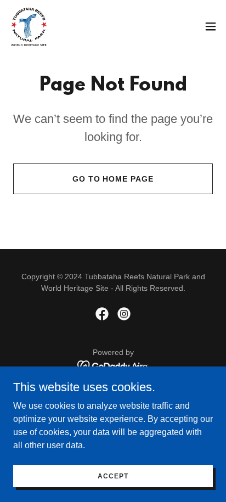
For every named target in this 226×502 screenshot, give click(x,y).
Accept (113, 476)
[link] (29, 26)
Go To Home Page (113, 178)
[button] (211, 26)
